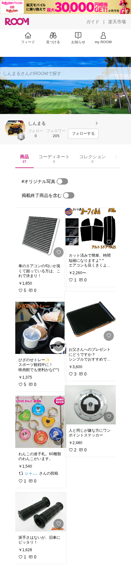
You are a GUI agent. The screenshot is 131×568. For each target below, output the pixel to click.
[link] (40, 234)
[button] (15, 128)
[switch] (62, 181)
